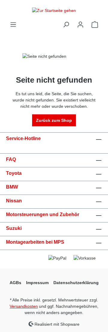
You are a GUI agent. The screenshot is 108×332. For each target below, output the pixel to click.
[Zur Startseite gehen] (54, 10)
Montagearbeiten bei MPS (35, 242)
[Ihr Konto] (80, 25)
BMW (12, 187)
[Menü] (13, 25)
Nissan (14, 200)
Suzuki (14, 228)
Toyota (14, 173)
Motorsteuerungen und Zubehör (42, 214)
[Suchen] (66, 25)
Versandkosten (24, 306)
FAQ (11, 159)
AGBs (15, 282)
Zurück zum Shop (54, 120)
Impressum (37, 282)
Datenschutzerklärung (76, 282)
